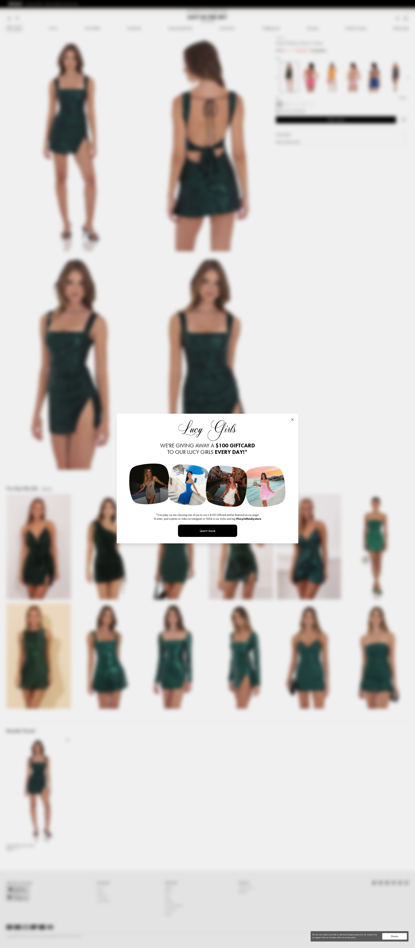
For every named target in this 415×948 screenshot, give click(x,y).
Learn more (207, 530)
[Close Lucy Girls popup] (292, 419)
